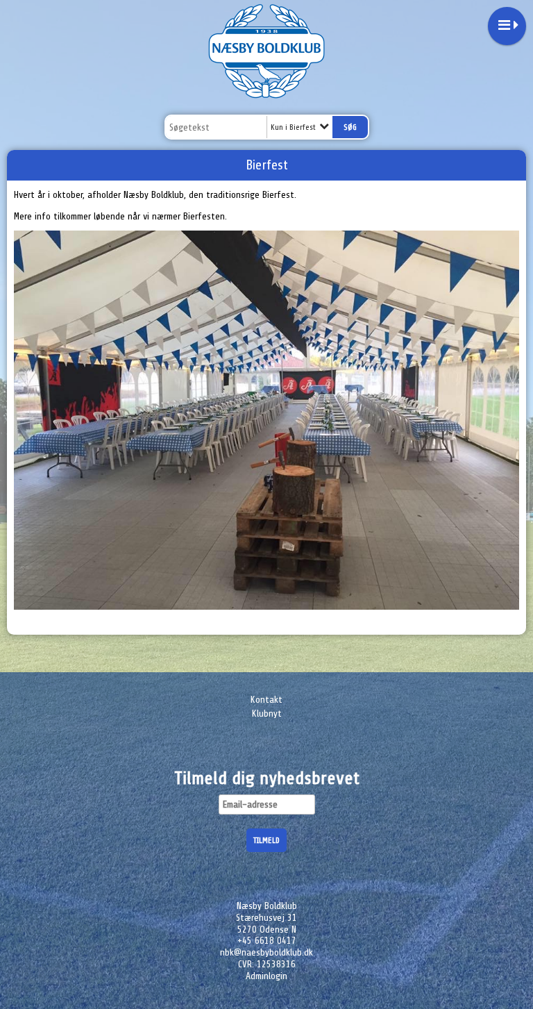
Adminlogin (266, 976)
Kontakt (266, 699)
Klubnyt (267, 713)
